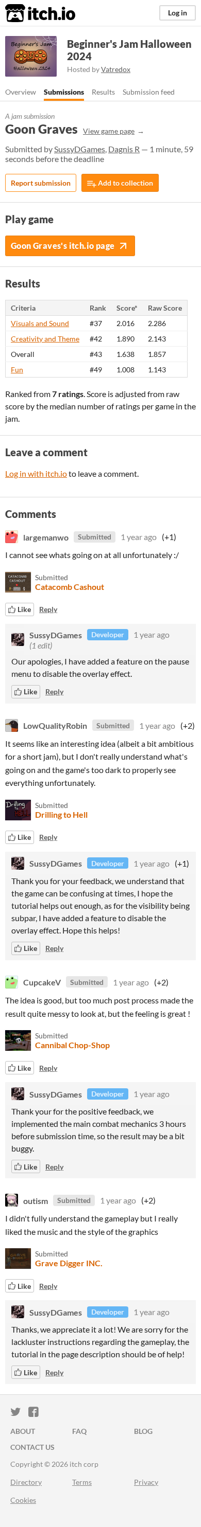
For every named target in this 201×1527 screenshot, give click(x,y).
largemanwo (46, 537)
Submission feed (149, 91)
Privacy (146, 1482)
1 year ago (139, 537)
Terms (82, 1482)
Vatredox (115, 69)
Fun (17, 369)
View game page (109, 131)
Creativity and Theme (45, 338)
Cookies (23, 1500)
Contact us (32, 1447)
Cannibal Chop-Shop (72, 1045)
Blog (143, 1431)
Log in (177, 12)
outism (35, 1200)
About (22, 1431)
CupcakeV (42, 982)
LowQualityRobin (55, 725)
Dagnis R (124, 149)
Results (103, 91)
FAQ (79, 1431)
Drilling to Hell (61, 814)
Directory (26, 1482)
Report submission (41, 182)
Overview (20, 91)
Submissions (64, 91)
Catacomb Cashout (69, 586)
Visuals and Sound (40, 323)
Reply (48, 609)
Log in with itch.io (36, 473)
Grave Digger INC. (69, 1263)
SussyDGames (79, 149)
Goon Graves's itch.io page (62, 245)
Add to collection (124, 182)
